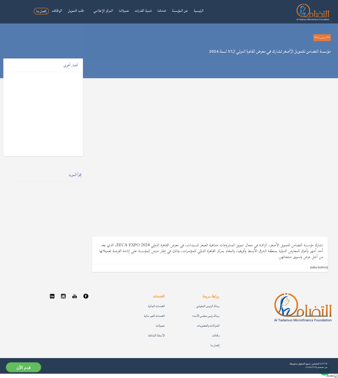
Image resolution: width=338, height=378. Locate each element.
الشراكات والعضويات (208, 326)
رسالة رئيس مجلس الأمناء (205, 316)
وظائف (215, 335)
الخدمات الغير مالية (154, 316)
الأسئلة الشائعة (156, 335)
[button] (101, 11)
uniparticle (311, 366)
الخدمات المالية (156, 306)
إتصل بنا (214, 345)
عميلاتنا (160, 326)
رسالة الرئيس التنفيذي (208, 306)
